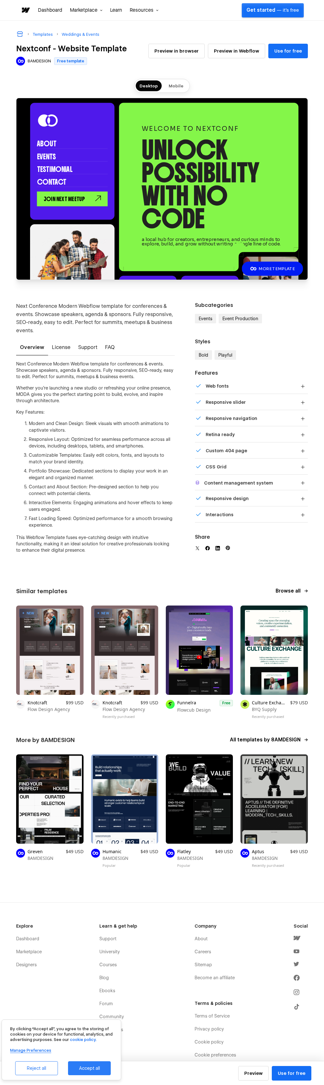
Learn (116, 10)
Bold (203, 355)
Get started (272, 10)
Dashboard (50, 10)
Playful (225, 355)
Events (205, 318)
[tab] (32, 348)
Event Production (240, 318)
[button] (86, 10)
